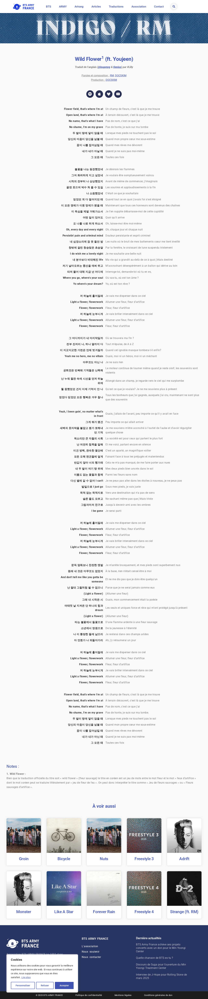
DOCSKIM (120, 75)
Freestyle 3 (144, 858)
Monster (23, 911)
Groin (24, 858)
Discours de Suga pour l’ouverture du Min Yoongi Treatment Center (161, 966)
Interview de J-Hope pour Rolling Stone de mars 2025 (161, 976)
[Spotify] (90, 94)
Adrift (184, 858)
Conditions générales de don (158, 995)
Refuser (45, 985)
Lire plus (26, 977)
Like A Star (63, 911)
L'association (90, 946)
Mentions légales (123, 995)
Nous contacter (91, 957)
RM (112, 75)
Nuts (104, 858)
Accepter (64, 985)
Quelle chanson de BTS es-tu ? (154, 957)
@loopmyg (104, 67)
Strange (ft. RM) (184, 911)
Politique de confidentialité (88, 995)
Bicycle (64, 858)
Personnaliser (23, 985)
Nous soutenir (90, 951)
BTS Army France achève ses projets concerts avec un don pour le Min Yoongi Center (161, 948)
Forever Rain (104, 911)
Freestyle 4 (144, 911)
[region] (42, 973)
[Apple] (99, 94)
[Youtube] (118, 94)
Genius (117, 67)
